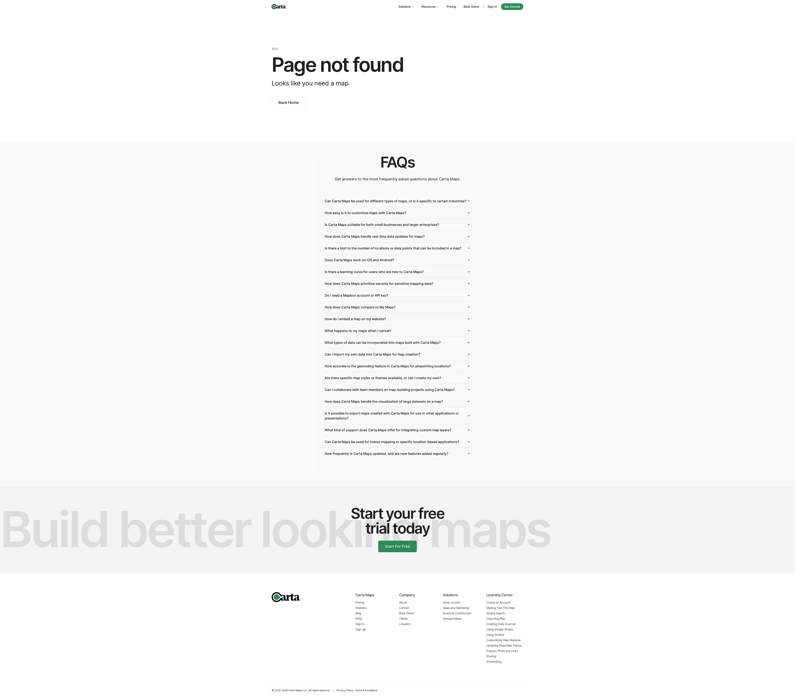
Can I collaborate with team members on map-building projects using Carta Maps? (390, 390)
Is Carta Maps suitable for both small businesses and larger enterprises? (382, 225)
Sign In (492, 6)
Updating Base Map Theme (504, 645)
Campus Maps (452, 618)
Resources (429, 6)
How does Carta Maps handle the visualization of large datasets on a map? (384, 401)
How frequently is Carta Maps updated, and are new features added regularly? (386, 453)
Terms (366, 690)
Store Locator (451, 602)
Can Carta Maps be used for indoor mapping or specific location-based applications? (392, 442)
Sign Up (360, 629)
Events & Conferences (457, 613)
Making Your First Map (500, 608)
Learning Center (499, 595)
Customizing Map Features (503, 640)
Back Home (288, 102)
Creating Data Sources (501, 624)
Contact (404, 608)
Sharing (491, 656)
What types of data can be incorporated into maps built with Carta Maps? (383, 342)
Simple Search (495, 613)
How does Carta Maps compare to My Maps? (360, 307)
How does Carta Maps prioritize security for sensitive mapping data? (379, 283)
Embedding (493, 661)
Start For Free (397, 546)
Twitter (403, 618)
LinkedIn (404, 624)
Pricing (451, 6)
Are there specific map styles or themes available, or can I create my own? (383, 378)
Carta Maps (364, 595)
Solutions (404, 6)
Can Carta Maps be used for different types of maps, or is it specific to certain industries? (395, 201)
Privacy (345, 690)
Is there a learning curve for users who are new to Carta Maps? (374, 272)
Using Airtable (495, 634)
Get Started (512, 6)
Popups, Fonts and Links (502, 651)
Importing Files (495, 618)
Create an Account (498, 602)
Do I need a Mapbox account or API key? (356, 295)
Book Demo (471, 6)
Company (407, 595)
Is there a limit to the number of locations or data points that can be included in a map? (393, 248)
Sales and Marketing (456, 608)
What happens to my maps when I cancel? (358, 331)
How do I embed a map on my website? (355, 319)
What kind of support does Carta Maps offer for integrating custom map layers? (388, 430)
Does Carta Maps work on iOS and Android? (359, 260)
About (403, 602)
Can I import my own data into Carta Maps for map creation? (372, 354)
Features (360, 608)
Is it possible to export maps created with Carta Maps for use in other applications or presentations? (392, 415)
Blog (358, 613)
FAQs (358, 618)
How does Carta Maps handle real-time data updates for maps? (375, 236)
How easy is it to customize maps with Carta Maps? (365, 213)
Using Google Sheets (499, 629)
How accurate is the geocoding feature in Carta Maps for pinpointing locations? (388, 366)
